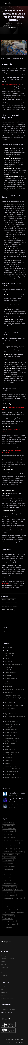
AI (5, 650)
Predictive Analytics (8, 892)
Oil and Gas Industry (10, 721)
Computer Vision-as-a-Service (8, 998)
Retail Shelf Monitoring (9, 907)
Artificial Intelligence (9, 825)
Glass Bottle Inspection (9, 857)
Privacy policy (19, 1042)
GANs (17, 854)
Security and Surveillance (12, 752)
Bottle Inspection (8, 834)
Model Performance (8, 872)
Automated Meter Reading (12, 664)
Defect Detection (8, 851)
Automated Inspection (9, 828)
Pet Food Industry (10, 732)
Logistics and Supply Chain (12, 695)
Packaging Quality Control (10, 883)
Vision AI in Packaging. (7, 609)
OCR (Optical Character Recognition (15, 716)
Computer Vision (9, 678)
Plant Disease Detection (9, 886)
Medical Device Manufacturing (13, 705)
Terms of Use (9, 1042)
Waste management (10, 772)
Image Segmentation (9, 863)
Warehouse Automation (9, 921)
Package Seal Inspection (8, 599)
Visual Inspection (9, 766)
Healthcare (8, 686)
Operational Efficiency (9, 878)
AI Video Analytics (8, 822)
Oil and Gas (4, 975)
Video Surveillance (18, 909)
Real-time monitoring (9, 904)
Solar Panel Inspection (11, 755)
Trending (7, 760)
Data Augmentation (8, 848)
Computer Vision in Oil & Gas (11, 846)
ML (5, 711)
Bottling (7, 670)
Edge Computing (19, 851)
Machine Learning (8, 869)
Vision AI (7, 763)
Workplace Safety (8, 927)
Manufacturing (9, 702)
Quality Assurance (8, 898)
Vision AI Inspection (8, 915)
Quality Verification (10, 744)
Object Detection (9, 714)
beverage (7, 667)
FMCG (6, 684)
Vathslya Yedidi (5, 59)
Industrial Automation (9, 866)
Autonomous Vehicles (9, 831)
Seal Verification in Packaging (9, 606)
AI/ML (6, 658)
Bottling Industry (9, 672)
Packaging (8, 727)
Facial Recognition (8, 854)
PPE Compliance (8, 889)
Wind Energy (8, 774)
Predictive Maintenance (9, 895)
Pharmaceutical (9, 735)
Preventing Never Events (12, 738)
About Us (3, 986)
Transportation (9, 758)
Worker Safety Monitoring (12, 777)
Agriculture (8, 647)
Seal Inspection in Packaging (9, 603)
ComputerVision (19, 840)
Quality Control (19, 898)
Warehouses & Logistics (11, 769)
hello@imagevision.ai (9, 1009)
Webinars (3, 995)
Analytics (7, 661)
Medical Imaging (9, 708)
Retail (6, 746)
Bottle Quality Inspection (10, 837)
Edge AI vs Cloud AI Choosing (18, 799)
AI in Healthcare (9, 653)
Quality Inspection (10, 741)
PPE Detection (18, 889)
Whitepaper (4, 992)
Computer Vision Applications (11, 843)
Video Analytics (7, 909)
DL (5, 681)
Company (7, 675)
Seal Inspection (9, 749)
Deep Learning (20, 848)
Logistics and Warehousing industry (15, 698)
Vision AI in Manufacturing (17, 912)
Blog (2, 989)
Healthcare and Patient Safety (13, 689)
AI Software (8, 656)
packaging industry (10, 730)
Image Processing (8, 860)
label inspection (9, 692)
